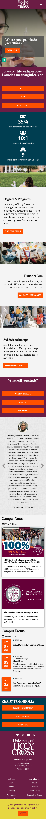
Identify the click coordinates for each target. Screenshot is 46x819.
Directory (11, 790)
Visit (23, 97)
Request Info (23, 105)
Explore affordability (15, 365)
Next (42, 465)
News (34, 783)
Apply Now (23, 725)
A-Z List (11, 779)
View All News (11, 524)
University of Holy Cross (23, 759)
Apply (23, 88)
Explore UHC (13, 50)
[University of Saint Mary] (23, 4)
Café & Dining (34, 790)
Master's (23, 402)
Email (11, 787)
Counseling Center (34, 795)
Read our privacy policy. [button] (27, 808)
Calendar (34, 787)
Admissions (11, 795)
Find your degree (13, 231)
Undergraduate (23, 394)
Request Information (23, 708)
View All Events (10, 636)
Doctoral (23, 411)
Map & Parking (35, 779)
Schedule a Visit (23, 716)
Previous (3, 465)
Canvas (11, 783)
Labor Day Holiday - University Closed (28, 645)
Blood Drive (18, 661)
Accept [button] (23, 813)
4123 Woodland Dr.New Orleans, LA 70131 (23, 764)
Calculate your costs (30, 295)
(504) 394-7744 (23, 769)
